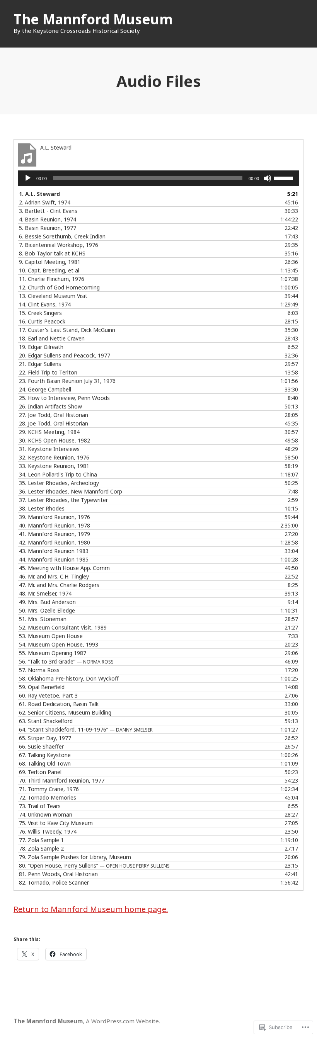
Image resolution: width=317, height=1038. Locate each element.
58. (69, 678)
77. (41, 840)
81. (58, 874)
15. (40, 313)
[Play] (28, 178)
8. (52, 253)
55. (52, 653)
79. (75, 857)
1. (39, 193)
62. (65, 712)
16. (42, 321)
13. (53, 295)
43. (54, 551)
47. (59, 585)
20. (64, 355)
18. (52, 338)
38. (42, 508)
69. (40, 772)
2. (44, 202)
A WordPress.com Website (122, 1021)
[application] (158, 178)
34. (58, 474)
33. (54, 466)
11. (51, 278)
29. (49, 432)
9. (49, 261)
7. (58, 244)
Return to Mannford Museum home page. (91, 909)
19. (41, 347)
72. (47, 797)
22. (48, 372)
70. (61, 780)
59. (42, 687)
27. (53, 415)
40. (54, 525)
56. (66, 661)
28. (53, 423)
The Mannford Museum (93, 19)
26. (50, 406)
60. (48, 695)
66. (41, 746)
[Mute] (267, 178)
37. (63, 500)
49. (47, 602)
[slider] (284, 177)
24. (45, 389)
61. (59, 704)
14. (45, 304)
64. (86, 729)
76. (48, 831)
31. (49, 449)
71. (49, 789)
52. (63, 627)
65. (45, 738)
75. (56, 823)
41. (54, 534)
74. (45, 814)
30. (54, 440)
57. (39, 670)
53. (51, 636)
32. (54, 457)
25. (64, 398)
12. (59, 287)
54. (58, 644)
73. (40, 806)
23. (67, 381)
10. (49, 270)
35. (59, 483)
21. (40, 364)
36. (70, 491)
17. (67, 330)
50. (47, 610)
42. (54, 542)
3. (48, 210)
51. (42, 619)
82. (54, 882)
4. (47, 219)
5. (47, 227)
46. (54, 576)
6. (62, 236)
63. (46, 721)
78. (41, 848)
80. (94, 865)
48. (45, 593)
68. (45, 763)
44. (54, 559)
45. (64, 568)
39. (54, 517)
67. (45, 755)
